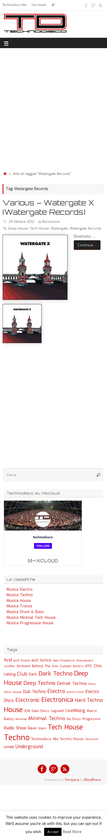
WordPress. (93, 780)
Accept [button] (52, 832)
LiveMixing (75, 710)
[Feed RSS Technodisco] (100, 5)
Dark (33, 674)
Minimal (21, 719)
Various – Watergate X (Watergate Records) (48, 207)
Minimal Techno (46, 718)
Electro (56, 691)
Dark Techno (55, 673)
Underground (29, 747)
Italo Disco (40, 710)
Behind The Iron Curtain (51, 666)
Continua (85, 245)
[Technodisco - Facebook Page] (86, 5)
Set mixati (38, 5)
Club (22, 674)
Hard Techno (89, 700)
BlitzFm (78, 666)
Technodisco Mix (14, 5)
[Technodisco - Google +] (93, 5)
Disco (92, 684)
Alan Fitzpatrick (64, 661)
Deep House (18, 228)
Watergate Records (85, 228)
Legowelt (57, 711)
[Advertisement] (53, 108)
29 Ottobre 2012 (22, 221)
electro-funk (75, 692)
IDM (27, 711)
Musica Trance (19, 606)
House (13, 709)
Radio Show (15, 728)
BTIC (88, 666)
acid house (22, 660)
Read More (72, 831)
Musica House (18, 600)
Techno (17, 738)
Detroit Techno (72, 683)
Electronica (57, 700)
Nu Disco (74, 719)
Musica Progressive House (30, 623)
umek (9, 746)
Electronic (27, 700)
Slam (42, 728)
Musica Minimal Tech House (31, 617)
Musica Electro (19, 589)
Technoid (91, 739)
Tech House (39, 228)
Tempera (72, 780)
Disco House (13, 692)
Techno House (72, 739)
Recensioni (51, 221)
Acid (8, 660)
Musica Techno (19, 594)
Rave (32, 728)
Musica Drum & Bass (25, 611)
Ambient (23, 666)
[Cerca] (53, 5)
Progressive (91, 719)
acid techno (41, 660)
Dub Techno (34, 691)
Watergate (59, 228)
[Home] (5, 174)
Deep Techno (39, 683)
